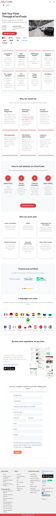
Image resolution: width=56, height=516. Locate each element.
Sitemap (44, 499)
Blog (18, 484)
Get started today (28, 205)
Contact (44, 485)
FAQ (18, 480)
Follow (46, 493)
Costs (31, 484)
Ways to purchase (34, 478)
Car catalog (33, 474)
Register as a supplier (9, 33)
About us (19, 474)
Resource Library (21, 486)
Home (4, 474)
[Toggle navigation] (54, 2)
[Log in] (50, 2)
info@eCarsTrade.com (47, 491)
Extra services (33, 476)
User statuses (33, 486)
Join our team (20, 482)
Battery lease (33, 492)
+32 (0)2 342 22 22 (49, 488)
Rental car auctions (7, 505)
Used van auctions (7, 508)
